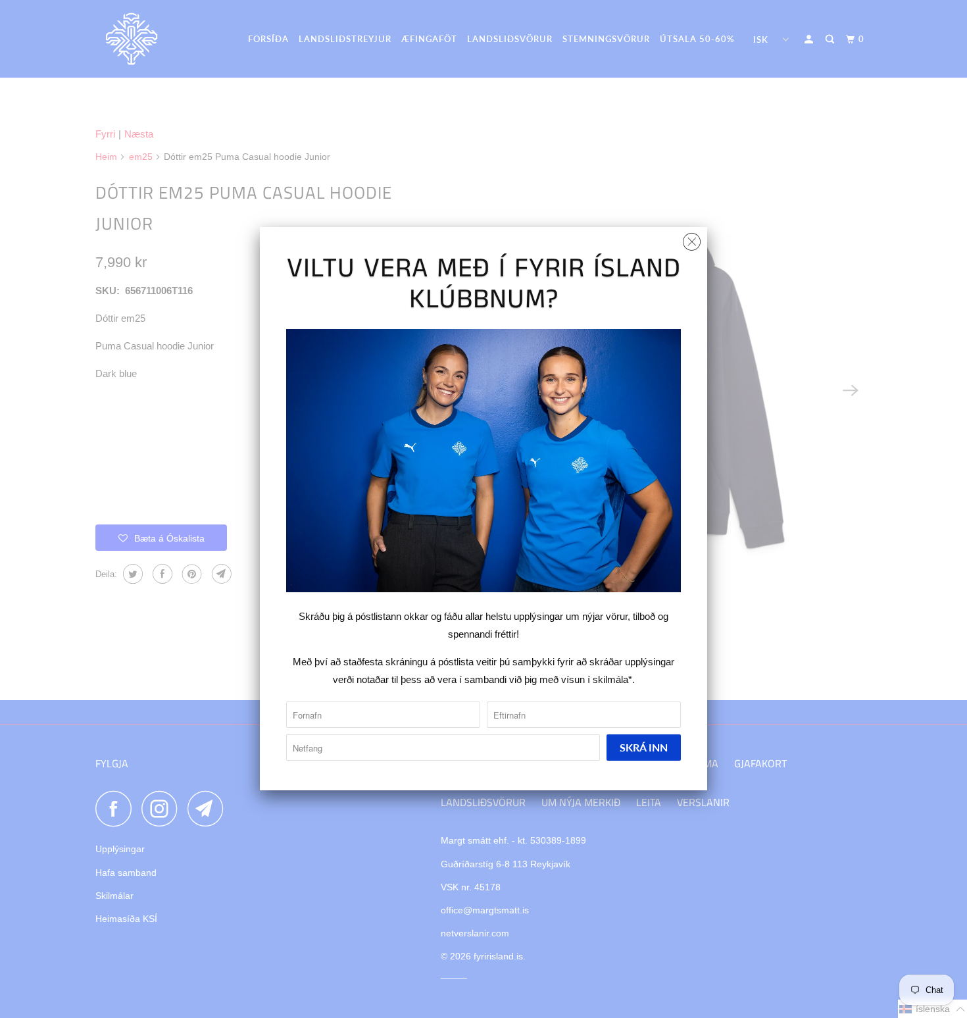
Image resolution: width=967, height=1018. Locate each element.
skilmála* (612, 679)
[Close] (692, 238)
